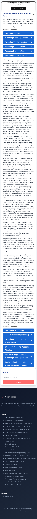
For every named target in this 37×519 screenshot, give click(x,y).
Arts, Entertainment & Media (14, 418)
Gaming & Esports (10, 444)
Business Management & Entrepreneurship (19, 423)
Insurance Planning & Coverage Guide (17, 456)
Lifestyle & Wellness (11, 464)
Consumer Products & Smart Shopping (17, 426)
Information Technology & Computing (17, 453)
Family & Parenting (11, 435)
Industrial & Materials (12, 450)
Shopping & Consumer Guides (14, 476)
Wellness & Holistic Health (13, 485)
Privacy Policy (9, 497)
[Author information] (33, 14)
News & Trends (10, 470)
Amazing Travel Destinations (14, 482)
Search (18, 382)
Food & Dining (9, 441)
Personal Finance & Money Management (18, 438)
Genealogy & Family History (13, 447)
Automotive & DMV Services (14, 421)
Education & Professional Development (17, 429)
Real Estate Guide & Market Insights (16, 473)
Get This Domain (18, 8)
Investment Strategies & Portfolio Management (20, 459)
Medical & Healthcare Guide (13, 467)
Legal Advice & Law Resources (14, 461)
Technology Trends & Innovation (15, 479)
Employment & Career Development (16, 432)
